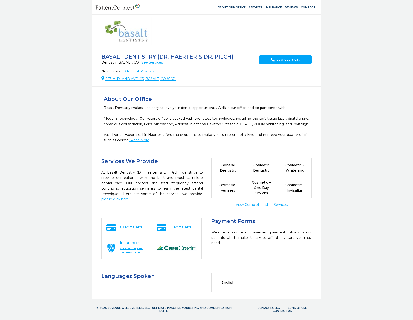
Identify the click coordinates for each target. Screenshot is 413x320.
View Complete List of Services (262, 204)
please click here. (115, 199)
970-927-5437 (285, 59)
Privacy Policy (269, 307)
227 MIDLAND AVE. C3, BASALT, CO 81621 (140, 79)
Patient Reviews (139, 71)
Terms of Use (296, 307)
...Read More (139, 140)
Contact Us (282, 311)
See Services (152, 62)
